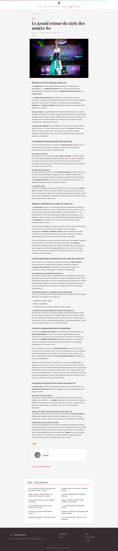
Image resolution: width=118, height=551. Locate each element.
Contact (87, 540)
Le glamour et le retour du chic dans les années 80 (40, 512)
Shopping (77, 6)
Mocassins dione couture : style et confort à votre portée (41, 501)
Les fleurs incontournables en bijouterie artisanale (73, 495)
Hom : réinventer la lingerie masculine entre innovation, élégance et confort (41, 489)
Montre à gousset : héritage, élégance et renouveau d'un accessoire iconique (40, 495)
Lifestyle (64, 6)
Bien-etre (57, 6)
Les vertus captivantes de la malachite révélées (72, 506)
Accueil (40, 6)
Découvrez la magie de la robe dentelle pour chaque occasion (74, 512)
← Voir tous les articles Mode (41, 466)
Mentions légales (90, 537)
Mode (71, 6)
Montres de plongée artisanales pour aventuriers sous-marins (72, 501)
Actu (45, 6)
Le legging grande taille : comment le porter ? (42, 517)
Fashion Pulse (20, 535)
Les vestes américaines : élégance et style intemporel (73, 518)
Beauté (51, 6)
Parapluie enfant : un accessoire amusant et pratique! (74, 489)
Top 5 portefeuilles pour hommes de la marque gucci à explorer (40, 506)
